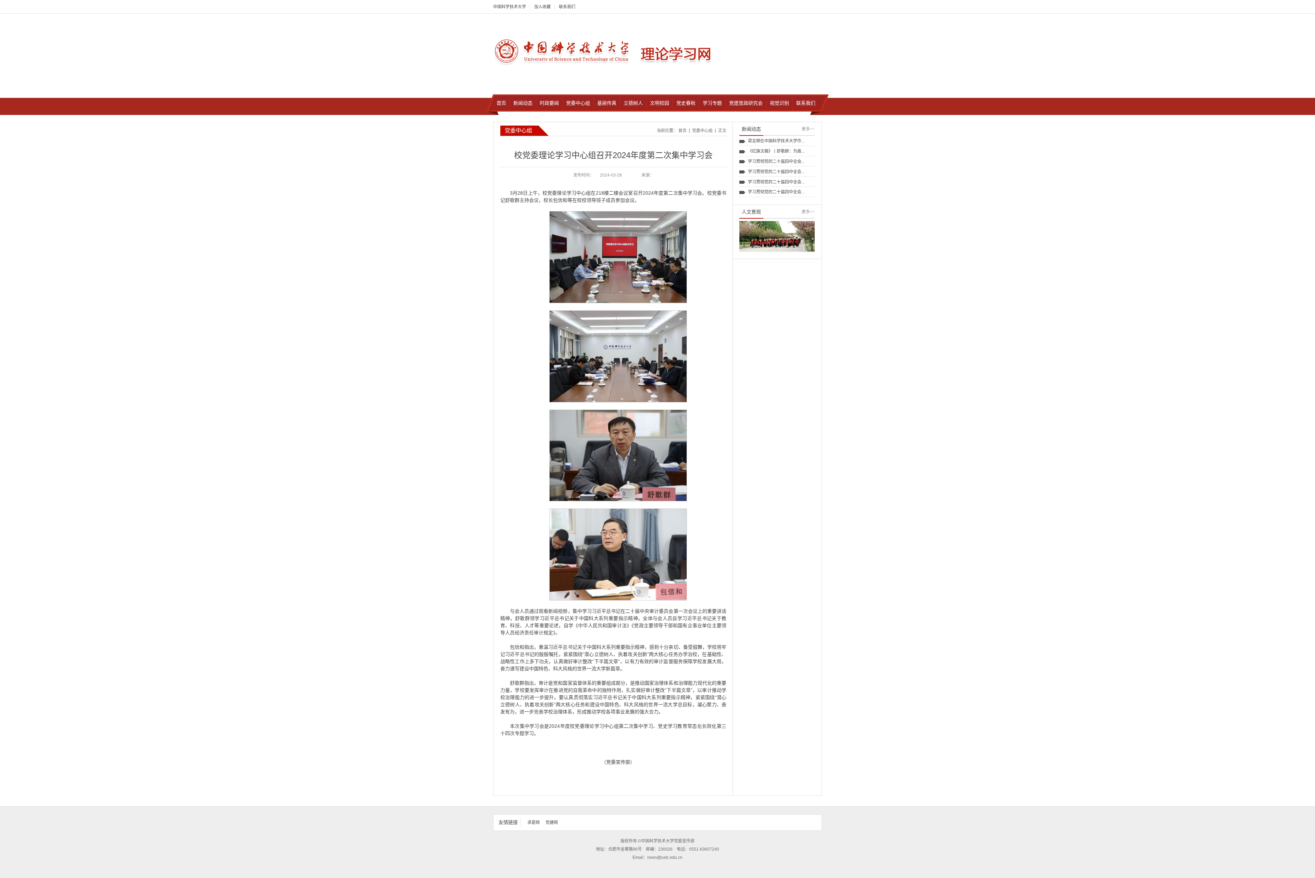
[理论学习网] (563, 51)
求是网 (533, 822)
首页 (682, 130)
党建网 (552, 822)
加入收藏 (542, 6)
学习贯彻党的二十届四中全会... (776, 161)
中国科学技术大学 (509, 6)
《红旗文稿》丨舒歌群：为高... (776, 151)
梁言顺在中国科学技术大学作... (776, 141)
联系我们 (567, 6)
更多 (808, 129)
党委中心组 (702, 130)
